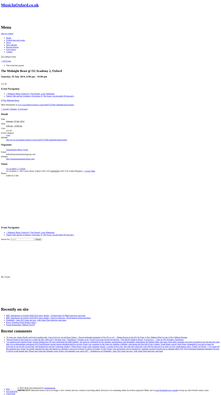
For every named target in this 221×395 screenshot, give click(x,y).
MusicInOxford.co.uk (20, 5)
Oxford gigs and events (15, 40)
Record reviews (12, 47)
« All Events (6, 61)
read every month (166, 390)
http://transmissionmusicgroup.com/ (20, 159)
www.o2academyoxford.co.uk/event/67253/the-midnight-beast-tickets (46, 105)
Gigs (8, 135)
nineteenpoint (49, 388)
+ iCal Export (21, 109)
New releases (11, 45)
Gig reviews (11, 49)
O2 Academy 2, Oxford (15, 169)
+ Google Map (89, 171)
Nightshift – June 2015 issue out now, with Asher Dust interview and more (36, 320)
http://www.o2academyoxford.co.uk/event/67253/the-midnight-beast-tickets (36, 140)
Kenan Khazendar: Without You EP (20, 325)
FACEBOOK (11, 391)
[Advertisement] (47, 16)
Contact (9, 52)
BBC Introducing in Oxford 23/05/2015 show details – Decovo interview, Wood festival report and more (48, 318)
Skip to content (7, 34)
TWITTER (10, 394)
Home (8, 38)
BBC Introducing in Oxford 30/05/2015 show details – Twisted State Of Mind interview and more (45, 315)
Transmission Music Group (17, 150)
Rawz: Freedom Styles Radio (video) (21, 322)
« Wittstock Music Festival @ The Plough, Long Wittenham (30, 94)
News (8, 42)
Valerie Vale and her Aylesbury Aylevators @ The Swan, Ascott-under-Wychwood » (40, 96)
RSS (8, 389)
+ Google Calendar (8, 109)
